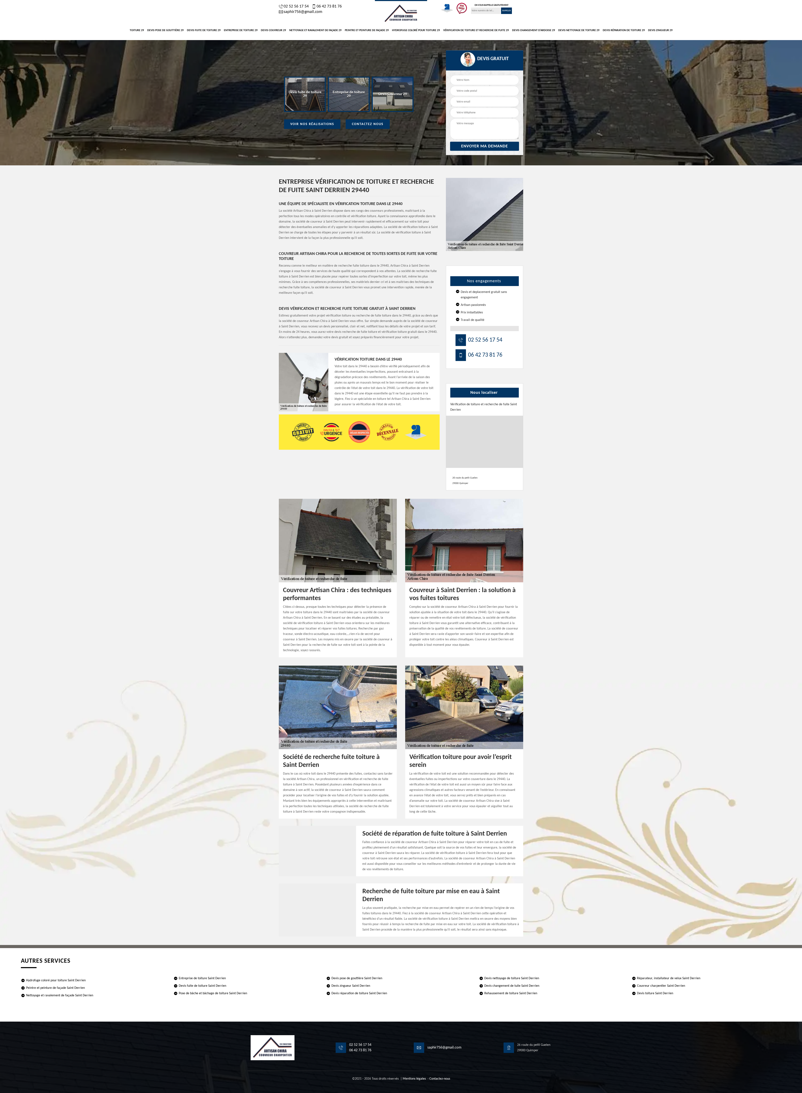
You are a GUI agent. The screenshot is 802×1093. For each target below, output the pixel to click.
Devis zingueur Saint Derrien (350, 986)
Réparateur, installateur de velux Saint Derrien (668, 978)
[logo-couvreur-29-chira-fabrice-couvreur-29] (401, 13)
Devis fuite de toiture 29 (204, 30)
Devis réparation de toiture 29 (624, 30)
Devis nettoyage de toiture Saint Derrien (511, 978)
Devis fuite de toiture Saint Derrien (202, 986)
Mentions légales (414, 1078)
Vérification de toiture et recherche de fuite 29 (476, 30)
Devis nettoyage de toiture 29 (578, 30)
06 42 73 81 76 (329, 6)
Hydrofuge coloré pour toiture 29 (416, 30)
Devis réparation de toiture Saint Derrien (359, 993)
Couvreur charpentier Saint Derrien (661, 986)
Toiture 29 (137, 30)
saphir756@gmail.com (303, 12)
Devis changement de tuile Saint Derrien (511, 986)
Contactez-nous (439, 1078)
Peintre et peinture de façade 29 (367, 30)
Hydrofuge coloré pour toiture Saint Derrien (56, 980)
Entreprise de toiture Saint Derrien (202, 978)
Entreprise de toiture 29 (241, 30)
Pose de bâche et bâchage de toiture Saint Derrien (213, 993)
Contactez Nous (367, 124)
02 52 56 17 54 (296, 6)
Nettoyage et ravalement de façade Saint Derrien (59, 995)
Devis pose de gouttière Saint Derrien (356, 978)
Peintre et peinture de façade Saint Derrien (55, 988)
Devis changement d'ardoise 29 (533, 30)
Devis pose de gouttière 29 (165, 30)
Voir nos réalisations (312, 124)
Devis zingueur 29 (660, 30)
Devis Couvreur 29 (273, 30)
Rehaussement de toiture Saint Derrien (510, 993)
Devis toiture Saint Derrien (655, 993)
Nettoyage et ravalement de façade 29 (315, 30)
